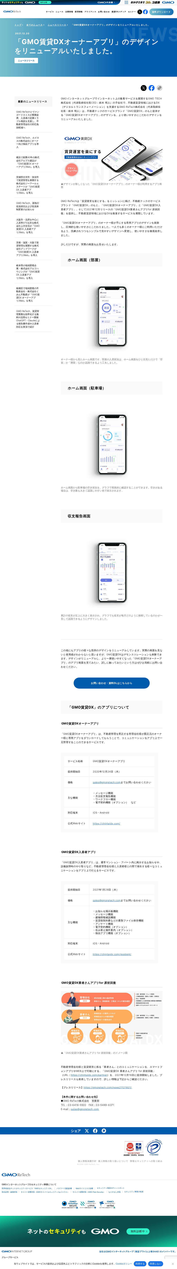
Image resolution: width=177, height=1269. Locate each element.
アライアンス (90, 12)
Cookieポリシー (124, 1263)
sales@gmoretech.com (107, 782)
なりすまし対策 (115, 1192)
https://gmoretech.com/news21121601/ (108, 1087)
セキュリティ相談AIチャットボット (110, 1188)
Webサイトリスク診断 (84, 1188)
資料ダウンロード (161, 12)
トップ (18, 25)
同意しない (155, 1263)
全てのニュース (34, 25)
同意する (140, 1263)
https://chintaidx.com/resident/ (112, 954)
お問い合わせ (104, 12)
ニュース (60, 12)
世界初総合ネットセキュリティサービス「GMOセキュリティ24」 (27, 1188)
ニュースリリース (57, 25)
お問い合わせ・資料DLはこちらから (111, 683)
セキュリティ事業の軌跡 (133, 1192)
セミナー (132, 12)
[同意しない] (172, 1264)
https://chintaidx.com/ (106, 823)
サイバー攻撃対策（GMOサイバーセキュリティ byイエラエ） (45, 1192)
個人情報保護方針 (87, 1161)
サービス (50, 12)
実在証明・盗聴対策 (9, 1192)
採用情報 (79, 12)
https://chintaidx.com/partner (89, 1074)
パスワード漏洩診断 (64, 1188)
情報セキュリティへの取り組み (146, 1161)
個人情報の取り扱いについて (113, 1161)
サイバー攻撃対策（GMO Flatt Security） (89, 1192)
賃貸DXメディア (119, 12)
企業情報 (69, 12)
